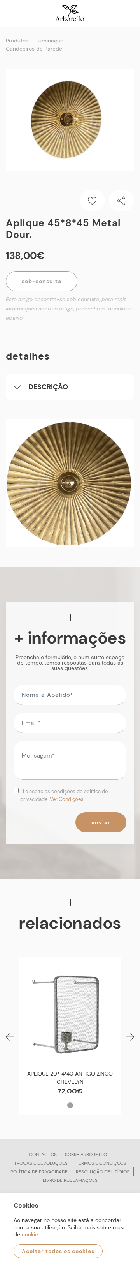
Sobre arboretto (86, 1154)
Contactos (43, 1154)
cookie (30, 1234)
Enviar (100, 822)
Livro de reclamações (70, 1180)
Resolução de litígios (103, 1172)
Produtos (17, 40)
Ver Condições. (67, 799)
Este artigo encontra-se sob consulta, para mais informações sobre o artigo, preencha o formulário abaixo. (68, 308)
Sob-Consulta (41, 281)
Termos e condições (101, 1163)
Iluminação (49, 40)
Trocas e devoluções (41, 1163)
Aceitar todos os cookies (58, 1251)
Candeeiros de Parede (34, 48)
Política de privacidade (39, 1172)
